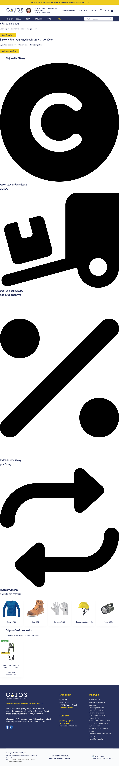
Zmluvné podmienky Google (14, 761)
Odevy (18, 19)
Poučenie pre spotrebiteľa (98, 723)
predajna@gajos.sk (66, 721)
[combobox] (97, 19)
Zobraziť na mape (66, 708)
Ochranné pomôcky (83, 622)
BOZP (52, 756)
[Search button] (111, 19)
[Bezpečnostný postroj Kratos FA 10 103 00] (11, 652)
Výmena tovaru (95, 726)
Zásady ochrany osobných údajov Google (22, 759)
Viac (92, 10)
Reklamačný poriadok (97, 713)
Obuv (28, 19)
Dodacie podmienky (96, 708)
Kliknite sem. (85, 2)
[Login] (101, 10)
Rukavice (38, 19)
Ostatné (107, 622)
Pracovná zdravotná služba (59, 758)
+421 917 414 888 (66, 723)
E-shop (10, 19)
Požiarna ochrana (62, 756)
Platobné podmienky (96, 710)
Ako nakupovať (94, 700)
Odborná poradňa (68, 10)
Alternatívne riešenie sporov (99, 721)
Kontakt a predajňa (96, 739)
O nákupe (81, 10)
